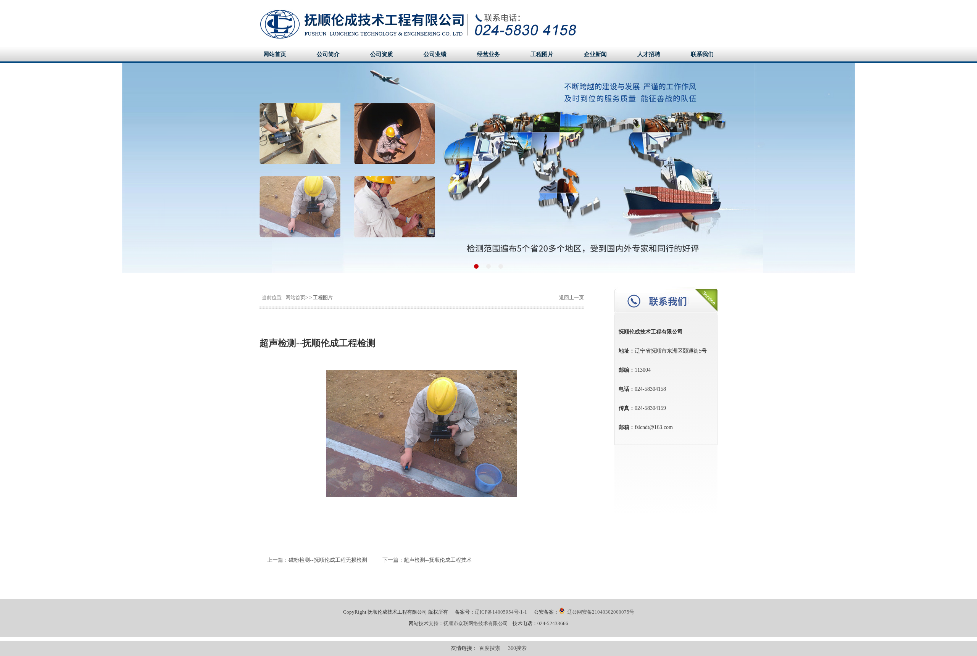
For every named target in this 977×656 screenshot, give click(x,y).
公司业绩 (435, 54)
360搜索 (517, 648)
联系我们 (702, 54)
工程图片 (541, 54)
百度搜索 (489, 648)
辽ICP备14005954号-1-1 (501, 612)
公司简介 (328, 54)
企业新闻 (595, 54)
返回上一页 (571, 297)
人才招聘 (648, 54)
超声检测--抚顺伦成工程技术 (438, 560)
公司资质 (381, 54)
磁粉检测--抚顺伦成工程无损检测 (328, 560)
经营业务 (488, 54)
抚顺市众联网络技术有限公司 (475, 623)
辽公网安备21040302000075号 (600, 612)
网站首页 (274, 54)
